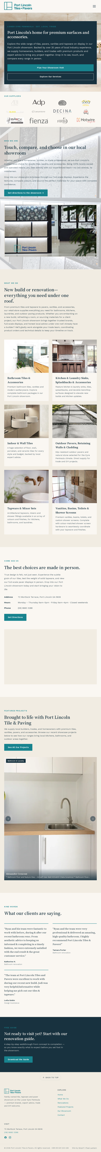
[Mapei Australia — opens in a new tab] (86, 103)
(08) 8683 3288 (11, 1132)
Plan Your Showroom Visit (50, 68)
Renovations (63, 1103)
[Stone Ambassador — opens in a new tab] (15, 120)
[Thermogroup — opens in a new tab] (38, 120)
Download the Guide (18, 1059)
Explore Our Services (50, 76)
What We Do (63, 1099)
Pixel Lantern (91, 1148)
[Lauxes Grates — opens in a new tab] (38, 103)
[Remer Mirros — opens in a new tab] (86, 112)
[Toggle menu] (94, 6)
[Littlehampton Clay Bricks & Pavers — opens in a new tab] (62, 103)
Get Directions (15, 617)
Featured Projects (65, 1107)
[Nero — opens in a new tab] (38, 112)
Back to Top (52, 1078)
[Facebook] (5, 1137)
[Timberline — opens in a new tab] (62, 120)
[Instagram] (10, 1137)
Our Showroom (64, 1111)
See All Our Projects (18, 747)
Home (60, 1095)
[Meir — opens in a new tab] (15, 112)
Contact (61, 1115)
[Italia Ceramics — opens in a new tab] (15, 103)
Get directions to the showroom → (26, 193)
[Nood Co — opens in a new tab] (62, 112)
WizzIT (81, 1148)
